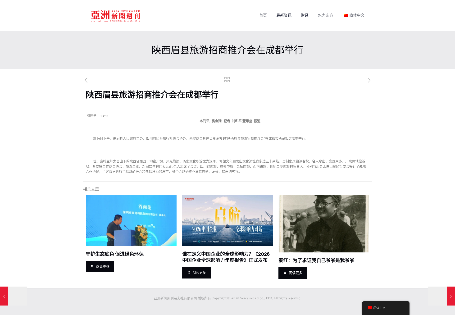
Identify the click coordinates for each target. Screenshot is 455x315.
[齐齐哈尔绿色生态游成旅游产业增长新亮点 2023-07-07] (441, 296)
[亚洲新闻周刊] (115, 15)
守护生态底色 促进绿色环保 (115, 254)
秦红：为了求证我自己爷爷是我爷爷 (316, 260)
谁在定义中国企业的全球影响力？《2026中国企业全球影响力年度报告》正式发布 (226, 257)
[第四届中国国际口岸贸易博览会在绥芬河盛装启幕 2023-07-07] (13, 296)
